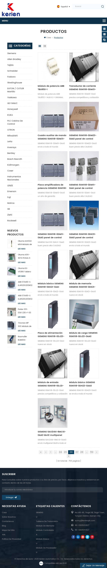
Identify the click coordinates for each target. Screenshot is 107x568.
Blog (4, 525)
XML (3, 534)
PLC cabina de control (15, 122)
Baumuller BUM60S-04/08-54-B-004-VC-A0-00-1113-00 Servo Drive (24, 338)
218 (81, 452)
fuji (9, 197)
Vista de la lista (45, 46)
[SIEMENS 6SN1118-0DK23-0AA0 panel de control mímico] (84, 215)
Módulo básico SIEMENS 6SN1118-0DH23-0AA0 (82, 384)
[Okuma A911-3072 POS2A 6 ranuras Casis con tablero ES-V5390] (11, 257)
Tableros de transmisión (47, 521)
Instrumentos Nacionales (14, 178)
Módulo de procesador (46, 547)
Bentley (11, 153)
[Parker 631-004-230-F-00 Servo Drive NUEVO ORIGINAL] (11, 312)
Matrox (10, 203)
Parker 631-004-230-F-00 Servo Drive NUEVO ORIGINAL (24, 311)
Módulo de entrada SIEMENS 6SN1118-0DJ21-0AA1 (51, 384)
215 (65, 452)
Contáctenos (8, 521)
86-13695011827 (82, 525)
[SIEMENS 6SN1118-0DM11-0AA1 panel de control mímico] (84, 166)
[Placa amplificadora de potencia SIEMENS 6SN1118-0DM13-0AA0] (52, 166)
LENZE (10, 185)
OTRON (11, 130)
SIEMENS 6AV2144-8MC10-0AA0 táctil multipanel (52, 433)
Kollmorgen (13, 165)
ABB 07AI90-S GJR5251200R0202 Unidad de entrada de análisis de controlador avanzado (25, 283)
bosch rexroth (14, 159)
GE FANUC (12, 103)
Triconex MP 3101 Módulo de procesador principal (24, 324)
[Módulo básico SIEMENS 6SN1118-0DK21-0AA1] (52, 265)
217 (77, 452)
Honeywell (12, 109)
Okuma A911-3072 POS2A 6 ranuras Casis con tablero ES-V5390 (25, 256)
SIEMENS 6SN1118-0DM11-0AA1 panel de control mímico (82, 186)
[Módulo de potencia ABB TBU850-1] (52, 67)
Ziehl (9, 215)
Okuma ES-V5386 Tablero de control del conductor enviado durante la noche (24, 270)
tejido (10, 65)
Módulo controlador (45, 530)
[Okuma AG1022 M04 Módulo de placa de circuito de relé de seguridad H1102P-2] (11, 244)
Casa (48, 37)
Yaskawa (12, 97)
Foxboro (11, 77)
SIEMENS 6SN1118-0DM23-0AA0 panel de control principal (82, 137)
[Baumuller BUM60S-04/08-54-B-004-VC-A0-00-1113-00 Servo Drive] (11, 339)
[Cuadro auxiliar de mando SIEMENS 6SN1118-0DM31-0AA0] (52, 116)
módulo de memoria (45, 525)
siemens (11, 53)
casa (4, 512)
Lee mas (21, 248)
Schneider (12, 71)
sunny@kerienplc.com (85, 520)
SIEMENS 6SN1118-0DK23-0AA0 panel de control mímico (82, 236)
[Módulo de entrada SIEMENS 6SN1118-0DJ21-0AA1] (52, 363)
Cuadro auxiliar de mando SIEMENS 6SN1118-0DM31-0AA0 (52, 137)
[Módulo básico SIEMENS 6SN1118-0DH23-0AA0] (84, 363)
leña (9, 141)
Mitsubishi (12, 135)
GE (8, 209)
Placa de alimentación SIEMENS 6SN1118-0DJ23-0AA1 (51, 334)
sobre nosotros (9, 516)
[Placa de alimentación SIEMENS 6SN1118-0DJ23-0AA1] (52, 314)
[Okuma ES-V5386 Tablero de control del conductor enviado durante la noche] (11, 271)
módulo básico (42, 539)
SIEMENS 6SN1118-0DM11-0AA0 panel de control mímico (51, 236)
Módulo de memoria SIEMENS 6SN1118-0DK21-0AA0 (82, 285)
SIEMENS (39, 512)
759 (91, 452)
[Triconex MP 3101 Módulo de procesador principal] (11, 325)
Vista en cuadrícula (40, 46)
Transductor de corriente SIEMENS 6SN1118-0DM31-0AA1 (82, 87)
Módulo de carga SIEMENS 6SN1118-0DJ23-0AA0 (83, 334)
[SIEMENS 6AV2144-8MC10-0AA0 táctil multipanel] (52, 413)
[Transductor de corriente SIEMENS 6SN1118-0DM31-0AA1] (84, 67)
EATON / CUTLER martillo (15, 90)
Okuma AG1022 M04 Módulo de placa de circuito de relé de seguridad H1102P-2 (25, 243)
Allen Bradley (14, 59)
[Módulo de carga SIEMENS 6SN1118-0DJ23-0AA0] (84, 314)
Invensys (11, 147)
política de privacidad (11, 539)
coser (10, 170)
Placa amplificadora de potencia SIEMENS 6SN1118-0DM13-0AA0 (52, 186)
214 (60, 452)
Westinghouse (14, 82)
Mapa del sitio (8, 530)
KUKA (10, 115)
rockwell (11, 220)
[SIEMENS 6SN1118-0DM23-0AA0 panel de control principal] (84, 116)
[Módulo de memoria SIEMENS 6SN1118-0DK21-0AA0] (84, 265)
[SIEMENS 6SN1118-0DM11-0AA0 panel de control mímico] (52, 215)
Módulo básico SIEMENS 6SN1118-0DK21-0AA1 (51, 285)
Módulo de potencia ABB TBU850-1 (51, 87)
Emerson (11, 191)
